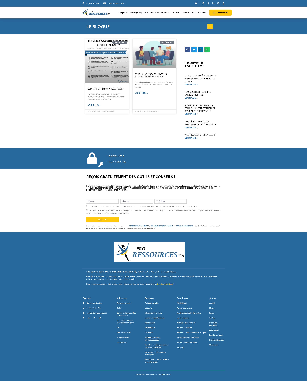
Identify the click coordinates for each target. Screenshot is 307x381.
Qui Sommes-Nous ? (165, 284)
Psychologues (150, 328)
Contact (87, 298)
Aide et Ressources (124, 332)
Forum (211, 313)
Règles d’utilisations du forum (188, 338)
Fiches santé (121, 342)
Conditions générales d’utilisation (189, 313)
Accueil (212, 303)
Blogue (211, 308)
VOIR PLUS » (191, 84)
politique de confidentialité (162, 226)
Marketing (180, 347)
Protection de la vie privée (186, 323)
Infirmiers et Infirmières (153, 313)
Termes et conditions (184, 308)
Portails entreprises (216, 340)
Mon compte (214, 330)
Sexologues (149, 333)
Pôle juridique (182, 303)
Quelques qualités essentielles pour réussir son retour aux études (201, 78)
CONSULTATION (222, 13)
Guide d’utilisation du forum (187, 342)
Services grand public (138, 13)
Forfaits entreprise (151, 303)
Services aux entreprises (159, 13)
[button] (196, 3)
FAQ (118, 328)
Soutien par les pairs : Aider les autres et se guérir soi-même (151, 75)
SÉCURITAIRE (116, 155)
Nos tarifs (202, 13)
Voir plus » (94, 105)
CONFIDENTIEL (117, 161)
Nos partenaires (123, 337)
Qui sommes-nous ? (124, 303)
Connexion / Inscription (213, 324)
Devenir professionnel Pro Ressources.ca (126, 314)
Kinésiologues (150, 323)
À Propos (122, 298)
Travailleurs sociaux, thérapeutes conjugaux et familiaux (157, 346)
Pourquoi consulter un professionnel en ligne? (125, 321)
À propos (121, 13)
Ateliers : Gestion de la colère (200, 135)
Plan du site (213, 345)
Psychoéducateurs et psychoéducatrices (152, 339)
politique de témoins (184, 226)
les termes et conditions (139, 226)
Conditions (182, 298)
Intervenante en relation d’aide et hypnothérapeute (157, 361)
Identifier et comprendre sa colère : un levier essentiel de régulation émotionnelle (200, 108)
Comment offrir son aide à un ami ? (105, 89)
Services (149, 298)
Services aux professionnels (183, 13)
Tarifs (119, 308)
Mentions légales (183, 318)
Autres (212, 298)
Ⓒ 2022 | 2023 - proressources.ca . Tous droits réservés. (153, 375)
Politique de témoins (184, 328)
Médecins (148, 308)
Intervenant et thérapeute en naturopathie (155, 353)
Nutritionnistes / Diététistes (155, 318)
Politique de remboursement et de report (191, 333)
